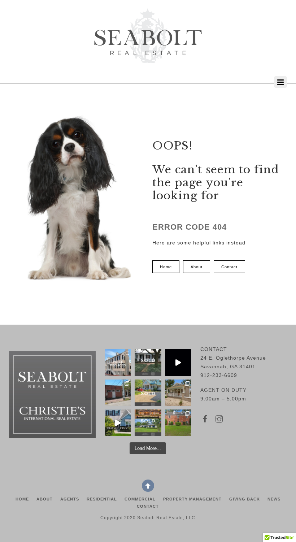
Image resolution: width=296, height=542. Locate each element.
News (273, 499)
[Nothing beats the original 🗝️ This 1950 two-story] (178, 422)
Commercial (140, 499)
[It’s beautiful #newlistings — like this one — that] (118, 422)
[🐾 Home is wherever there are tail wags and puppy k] (178, 362)
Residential (102, 499)
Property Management (192, 499)
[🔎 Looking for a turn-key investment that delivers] (118, 393)
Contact (148, 506)
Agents (69, 499)
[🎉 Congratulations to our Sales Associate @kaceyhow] (148, 393)
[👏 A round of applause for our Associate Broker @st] (148, 362)
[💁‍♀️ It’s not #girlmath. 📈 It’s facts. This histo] (118, 362)
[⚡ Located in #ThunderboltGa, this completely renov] (178, 393)
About (44, 499)
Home (22, 499)
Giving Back (244, 499)
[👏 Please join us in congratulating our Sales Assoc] (148, 422)
